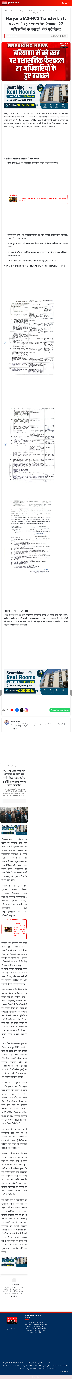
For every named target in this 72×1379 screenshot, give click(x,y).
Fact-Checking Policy (23, 1369)
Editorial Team (30, 1366)
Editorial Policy (34, 1369)
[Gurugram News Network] (10, 3)
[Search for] (63, 3)
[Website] (12, 729)
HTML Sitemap (43, 1369)
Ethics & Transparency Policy (43, 1366)
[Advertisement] (36, 143)
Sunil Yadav (14, 36)
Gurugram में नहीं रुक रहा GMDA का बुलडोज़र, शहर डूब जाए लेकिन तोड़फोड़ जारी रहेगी (42, 200)
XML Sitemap (52, 1369)
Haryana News (15, 11)
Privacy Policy (21, 1366)
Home (8, 11)
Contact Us (13, 1366)
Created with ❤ (36, 1377)
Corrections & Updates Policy (61, 1366)
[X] (16, 729)
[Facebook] (14, 729)
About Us (6, 1366)
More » (36, 726)
